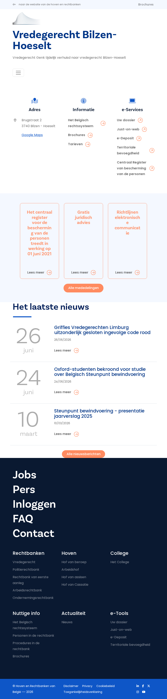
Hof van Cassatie (75, 584)
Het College (119, 562)
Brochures (146, 4)
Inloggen (34, 504)
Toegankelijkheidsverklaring (83, 692)
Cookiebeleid (105, 686)
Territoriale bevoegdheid (130, 644)
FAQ (23, 519)
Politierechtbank (26, 569)
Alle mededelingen (83, 288)
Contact (33, 533)
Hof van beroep (74, 562)
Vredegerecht (24, 562)
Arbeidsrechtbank (27, 590)
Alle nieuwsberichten (84, 454)
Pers (24, 489)
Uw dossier (118, 622)
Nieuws (67, 622)
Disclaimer (71, 686)
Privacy (87, 686)
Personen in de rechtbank (33, 635)
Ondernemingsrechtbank (33, 597)
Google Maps (32, 135)
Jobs (24, 475)
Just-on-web (121, 629)
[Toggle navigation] (18, 73)
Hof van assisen (74, 577)
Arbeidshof (70, 569)
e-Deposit (118, 637)
